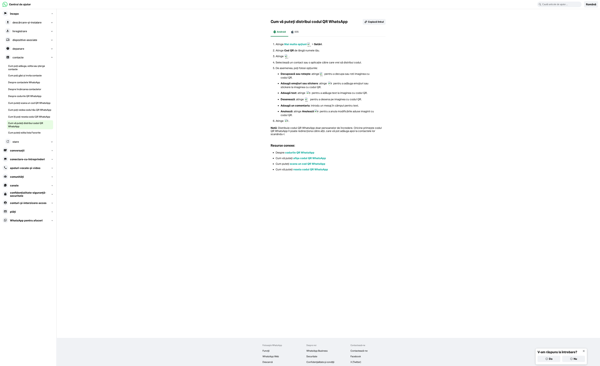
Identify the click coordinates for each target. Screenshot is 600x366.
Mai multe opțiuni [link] (295, 44)
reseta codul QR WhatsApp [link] (310, 169)
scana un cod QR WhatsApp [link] (307, 164)
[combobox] (561, 4)
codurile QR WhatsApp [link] (299, 152)
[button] (591, 4)
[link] (16, 4)
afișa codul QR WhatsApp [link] (309, 158)
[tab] (279, 32)
